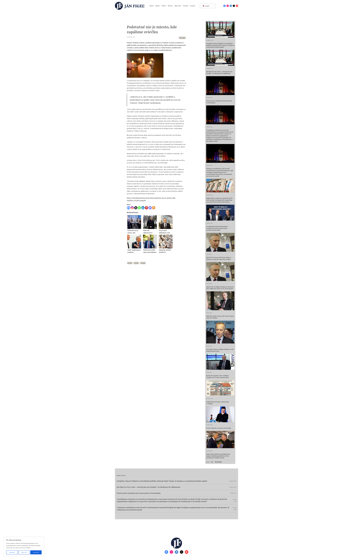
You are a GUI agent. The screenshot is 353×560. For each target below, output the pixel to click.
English (207, 6)
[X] (135, 207)
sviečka (136, 263)
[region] (24, 546)
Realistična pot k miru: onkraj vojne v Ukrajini (217, 403)
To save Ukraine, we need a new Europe (218, 428)
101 (212, 462)
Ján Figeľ (135, 5)
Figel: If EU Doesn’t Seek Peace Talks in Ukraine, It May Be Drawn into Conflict (218, 258)
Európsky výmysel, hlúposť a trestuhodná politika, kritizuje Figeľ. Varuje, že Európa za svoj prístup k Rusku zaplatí (220, 45)
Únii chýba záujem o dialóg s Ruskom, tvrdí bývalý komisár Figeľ (219, 350)
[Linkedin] (143, 207)
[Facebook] (128, 207)
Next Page (218, 462)
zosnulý (143, 263)
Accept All (36, 552)
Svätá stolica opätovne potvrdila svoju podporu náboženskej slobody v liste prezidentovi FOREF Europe (218, 456)
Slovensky (182, 38)
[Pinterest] (146, 207)
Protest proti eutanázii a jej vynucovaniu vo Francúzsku (219, 102)
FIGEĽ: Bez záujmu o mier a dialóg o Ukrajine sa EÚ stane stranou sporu (217, 376)
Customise (12, 552)
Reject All (24, 552)
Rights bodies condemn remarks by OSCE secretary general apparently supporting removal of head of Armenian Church (219, 200)
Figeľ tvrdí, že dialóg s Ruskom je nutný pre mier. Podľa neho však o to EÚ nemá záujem (220, 288)
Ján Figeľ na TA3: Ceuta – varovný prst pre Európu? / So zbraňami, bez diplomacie (219, 72)
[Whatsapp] (139, 207)
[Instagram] (132, 207)
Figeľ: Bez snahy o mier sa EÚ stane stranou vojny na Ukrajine (220, 317)
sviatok (130, 263)
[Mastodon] (150, 207)
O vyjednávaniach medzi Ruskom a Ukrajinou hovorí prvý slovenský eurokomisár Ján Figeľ (217, 228)
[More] (153, 207)
